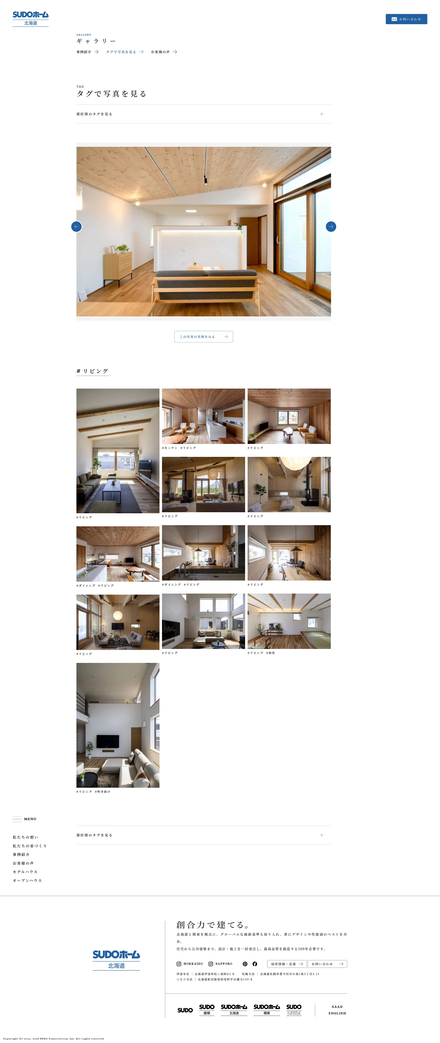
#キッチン (170, 448)
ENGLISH (337, 1013)
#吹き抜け (103, 792)
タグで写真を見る (121, 51)
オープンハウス (27, 880)
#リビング (84, 517)
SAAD (337, 1007)
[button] (76, 226)
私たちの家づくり (30, 845)
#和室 (270, 653)
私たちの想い (26, 837)
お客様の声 (160, 51)
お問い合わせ (322, 964)
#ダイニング (86, 585)
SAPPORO (224, 964)
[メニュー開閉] (25, 819)
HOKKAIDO (193, 964)
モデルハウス (25, 871)
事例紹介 (84, 51)
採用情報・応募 (283, 964)
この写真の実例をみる (197, 336)
